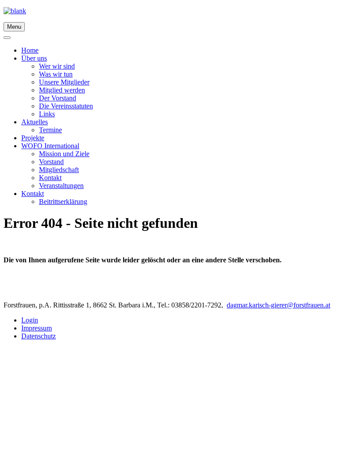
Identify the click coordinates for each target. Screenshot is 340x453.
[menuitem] (30, 50)
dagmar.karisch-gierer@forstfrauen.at (278, 305)
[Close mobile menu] (7, 37)
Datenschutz (38, 336)
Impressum (36, 328)
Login (29, 320)
